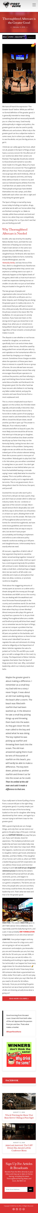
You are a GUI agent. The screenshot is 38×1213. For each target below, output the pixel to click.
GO (30, 1189)
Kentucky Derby (9, 263)
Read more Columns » (19, 998)
